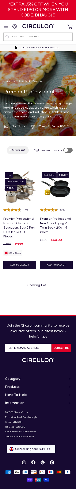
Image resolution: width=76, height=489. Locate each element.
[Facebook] (33, 462)
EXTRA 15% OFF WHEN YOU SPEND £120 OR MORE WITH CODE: (38, 10)
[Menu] (6, 26)
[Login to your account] (15, 26)
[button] (19, 265)
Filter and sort (17, 150)
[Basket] (68, 26)
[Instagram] (24, 462)
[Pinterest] (52, 462)
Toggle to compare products (48, 150)
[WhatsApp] (43, 462)
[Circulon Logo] (38, 360)
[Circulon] (38, 26)
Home (6, 81)
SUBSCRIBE (61, 348)
